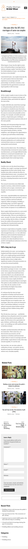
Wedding (14, 24)
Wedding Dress (6, 539)
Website (6, 475)
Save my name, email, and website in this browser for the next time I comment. (13, 484)
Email (6, 470)
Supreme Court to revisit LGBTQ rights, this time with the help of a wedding (14, 518)
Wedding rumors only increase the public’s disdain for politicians (14, 385)
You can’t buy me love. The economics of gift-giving (14, 411)
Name (6, 464)
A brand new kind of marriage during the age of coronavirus (13, 523)
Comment (7, 447)
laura (18, 33)
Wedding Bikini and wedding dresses (12, 527)
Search (24, 498)
